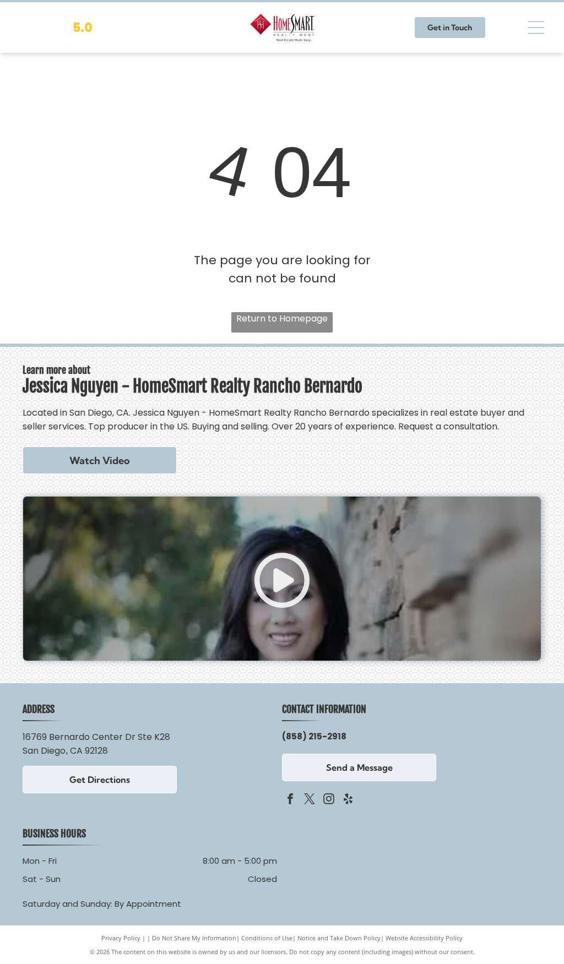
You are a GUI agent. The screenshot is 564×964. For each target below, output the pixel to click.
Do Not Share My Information (194, 938)
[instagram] (329, 800)
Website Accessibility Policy (424, 938)
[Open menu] (536, 27)
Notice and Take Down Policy (339, 938)
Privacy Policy (120, 938)
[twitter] (309, 800)
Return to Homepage (282, 318)
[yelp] (348, 800)
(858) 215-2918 (314, 736)
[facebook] (290, 800)
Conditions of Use (266, 938)
